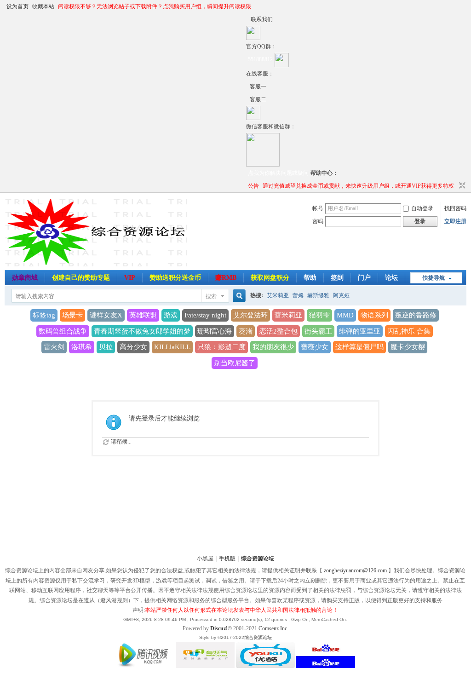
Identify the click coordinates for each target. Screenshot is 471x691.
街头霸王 (318, 331)
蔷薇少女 (314, 347)
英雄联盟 (143, 315)
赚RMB (225, 277)
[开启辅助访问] (248, 19)
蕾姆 (298, 295)
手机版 (227, 558)
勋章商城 (25, 277)
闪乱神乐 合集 (409, 331)
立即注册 (455, 221)
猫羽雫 (319, 315)
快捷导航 (434, 278)
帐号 (317, 208)
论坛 (391, 277)
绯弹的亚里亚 (359, 331)
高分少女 (133, 347)
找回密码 (455, 208)
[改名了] (248, 86)
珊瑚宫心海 (214, 331)
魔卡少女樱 (408, 347)
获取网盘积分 (270, 277)
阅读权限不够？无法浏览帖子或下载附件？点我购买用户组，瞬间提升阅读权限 (154, 6)
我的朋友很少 (273, 347)
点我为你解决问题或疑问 (278, 173)
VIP (129, 277)
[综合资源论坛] (248, 99)
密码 (317, 221)
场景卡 (72, 315)
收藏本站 (43, 6)
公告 (253, 186)
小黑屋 (205, 558)
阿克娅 (341, 295)
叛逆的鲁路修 (416, 315)
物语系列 (374, 315)
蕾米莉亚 (288, 315)
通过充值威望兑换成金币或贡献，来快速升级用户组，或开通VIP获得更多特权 (358, 186)
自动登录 (422, 208)
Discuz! (219, 628)
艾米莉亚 (278, 295)
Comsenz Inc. (273, 628)
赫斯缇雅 (318, 295)
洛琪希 (81, 347)
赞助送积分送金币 (175, 277)
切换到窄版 (461, 186)
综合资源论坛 (257, 558)
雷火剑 (54, 347)
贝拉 (106, 347)
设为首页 (17, 6)
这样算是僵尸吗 (359, 347)
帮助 (310, 277)
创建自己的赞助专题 (81, 277)
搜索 (211, 296)
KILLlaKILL (172, 347)
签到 (337, 277)
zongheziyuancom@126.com (355, 570)
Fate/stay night (205, 315)
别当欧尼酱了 (234, 363)
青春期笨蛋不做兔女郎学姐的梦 (142, 331)
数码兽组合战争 (63, 331)
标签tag (44, 315)
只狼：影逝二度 (221, 347)
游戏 (171, 315)
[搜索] (238, 296)
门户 (364, 277)
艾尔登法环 (250, 315)
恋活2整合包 (278, 331)
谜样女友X (106, 315)
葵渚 (246, 331)
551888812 (260, 59)
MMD (345, 315)
